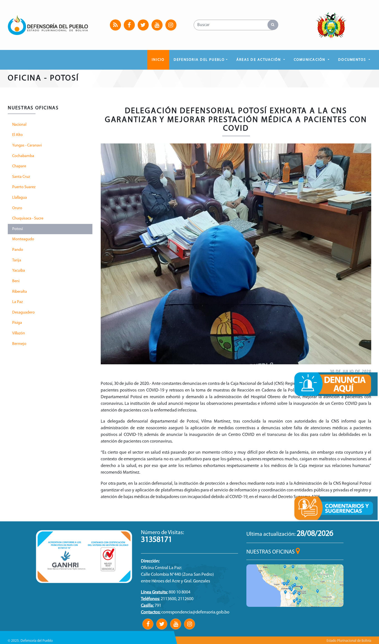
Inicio (158, 60)
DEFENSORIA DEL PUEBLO (199, 60)
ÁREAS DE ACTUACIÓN (259, 60)
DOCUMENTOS (353, 60)
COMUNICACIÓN (310, 60)
